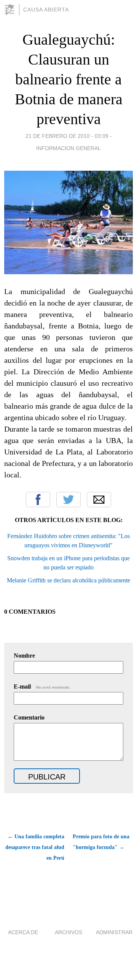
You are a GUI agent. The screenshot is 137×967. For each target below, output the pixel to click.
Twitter (68, 499)
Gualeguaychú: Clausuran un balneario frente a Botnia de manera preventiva (69, 79)
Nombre (24, 655)
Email (99, 499)
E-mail (42, 686)
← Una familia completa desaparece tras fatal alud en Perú (34, 847)
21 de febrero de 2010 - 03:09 (66, 136)
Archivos (68, 932)
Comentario (29, 717)
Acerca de (23, 932)
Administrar (114, 932)
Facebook (38, 499)
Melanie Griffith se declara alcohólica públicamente (68, 580)
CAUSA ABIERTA (46, 9)
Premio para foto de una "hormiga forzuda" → (101, 842)
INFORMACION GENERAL (68, 148)
